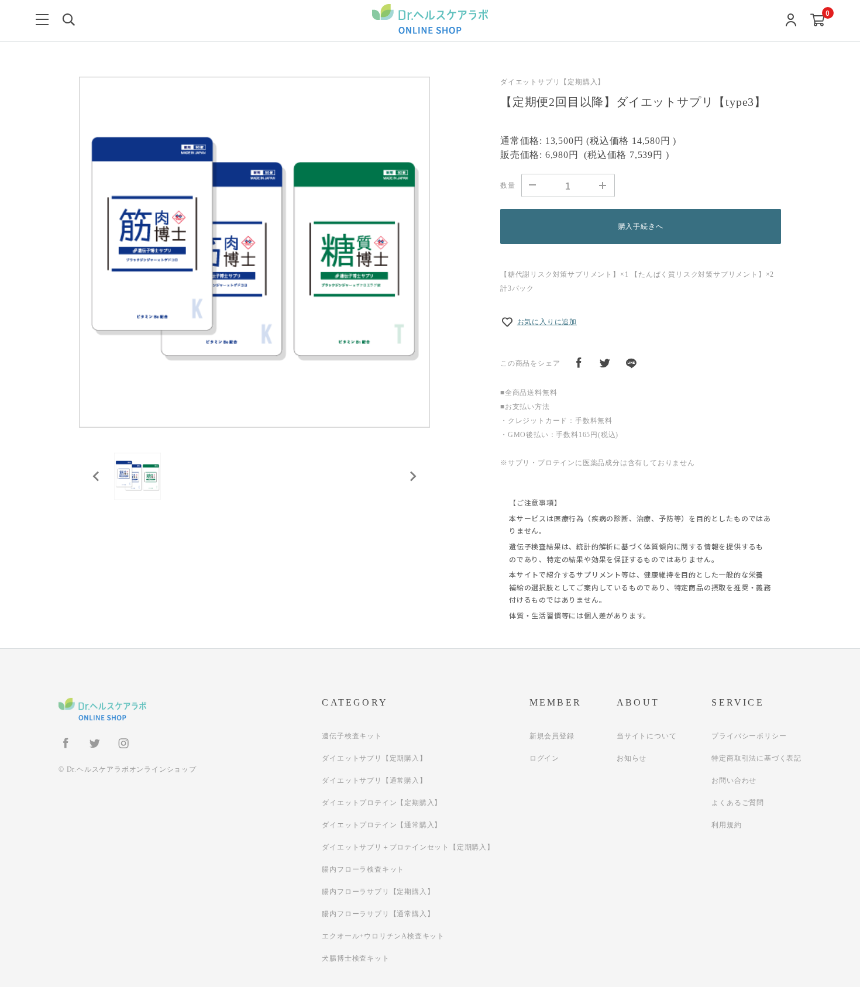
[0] (817, 21)
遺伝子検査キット (351, 736)
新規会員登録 (552, 736)
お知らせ (631, 758)
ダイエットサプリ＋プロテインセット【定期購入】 (408, 847)
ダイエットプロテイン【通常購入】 (382, 825)
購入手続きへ (640, 226)
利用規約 (726, 825)
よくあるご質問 (737, 803)
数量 (507, 185)
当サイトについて (646, 736)
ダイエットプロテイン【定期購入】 (382, 803)
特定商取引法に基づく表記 (756, 758)
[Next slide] (412, 476)
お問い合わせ (733, 780)
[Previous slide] (96, 476)
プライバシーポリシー (748, 736)
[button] (137, 476)
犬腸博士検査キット (355, 958)
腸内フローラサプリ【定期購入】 (378, 892)
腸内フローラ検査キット (363, 869)
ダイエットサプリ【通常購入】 (374, 780)
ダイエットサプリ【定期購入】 (374, 758)
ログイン (544, 758)
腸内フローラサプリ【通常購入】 (378, 914)
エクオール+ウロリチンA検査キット (383, 936)
